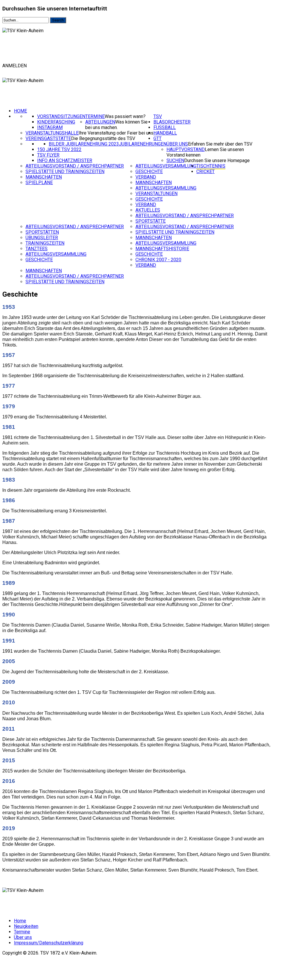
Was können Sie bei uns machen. (116, 124)
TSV (157, 116)
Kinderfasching (56, 122)
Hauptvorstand (185, 149)
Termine (95, 116)
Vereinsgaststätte (48, 138)
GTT (157, 138)
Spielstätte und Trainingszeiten (65, 171)
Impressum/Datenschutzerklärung (48, 943)
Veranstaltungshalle (52, 133)
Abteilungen (100, 122)
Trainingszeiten (45, 243)
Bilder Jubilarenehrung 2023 (84, 144)
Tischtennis (210, 166)
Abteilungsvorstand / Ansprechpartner (75, 166)
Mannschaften (44, 177)
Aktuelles (147, 210)
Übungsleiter (42, 237)
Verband (145, 177)
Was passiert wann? (125, 116)
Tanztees (37, 248)
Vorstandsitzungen (61, 116)
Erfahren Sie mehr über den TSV (220, 144)
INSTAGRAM (50, 127)
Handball (165, 133)
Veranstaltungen (156, 193)
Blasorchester (172, 122)
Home (20, 111)
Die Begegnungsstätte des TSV (103, 138)
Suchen (175, 160)
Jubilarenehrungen (142, 144)
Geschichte (149, 171)
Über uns (177, 144)
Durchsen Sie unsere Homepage (217, 160)
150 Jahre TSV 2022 (59, 149)
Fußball (164, 127)
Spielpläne (39, 182)
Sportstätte (150, 221)
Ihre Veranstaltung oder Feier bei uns (116, 133)
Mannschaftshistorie (162, 248)
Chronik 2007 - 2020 (158, 259)
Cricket (205, 171)
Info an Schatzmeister (64, 160)
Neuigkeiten (26, 926)
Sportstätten (42, 232)
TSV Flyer (48, 155)
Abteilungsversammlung (165, 166)
